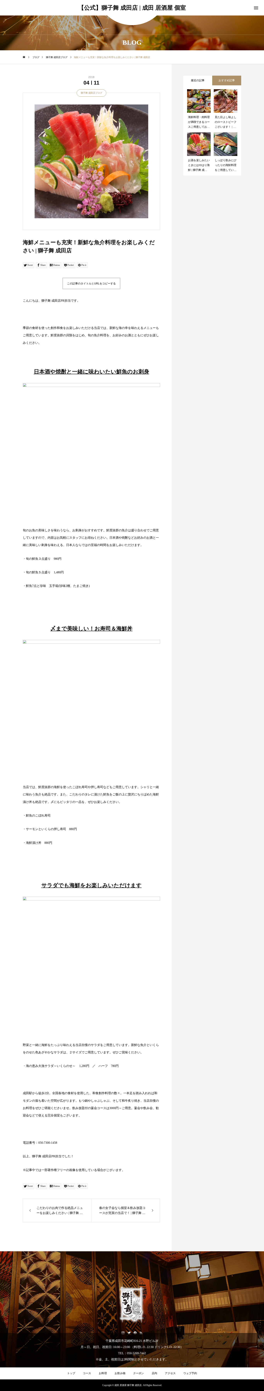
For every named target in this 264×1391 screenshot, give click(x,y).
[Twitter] (129, 1333)
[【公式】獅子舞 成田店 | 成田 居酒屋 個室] (132, 1304)
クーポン (138, 1373)
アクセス (170, 1373)
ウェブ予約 (190, 1373)
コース (87, 1373)
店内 (154, 1373)
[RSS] (141, 1333)
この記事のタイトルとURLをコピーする (91, 283)
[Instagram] (123, 1333)
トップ (71, 1373)
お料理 (103, 1373)
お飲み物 (120, 1373)
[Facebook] (135, 1333)
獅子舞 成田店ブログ (91, 93)
